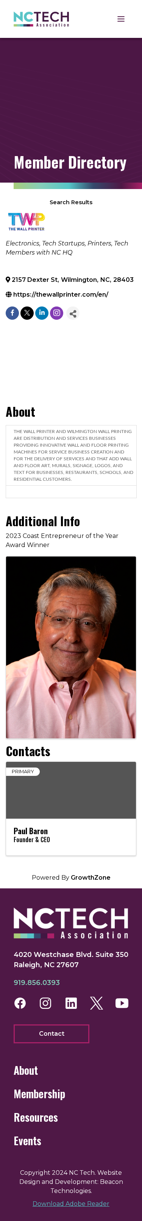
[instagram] (56, 313)
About (26, 1070)
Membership (39, 1093)
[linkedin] (41, 313)
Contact (51, 1033)
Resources (36, 1117)
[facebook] (12, 313)
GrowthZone (91, 877)
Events (27, 1140)
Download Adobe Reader (71, 1203)
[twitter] (27, 313)
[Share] (73, 313)
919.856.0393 (37, 983)
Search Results (71, 202)
